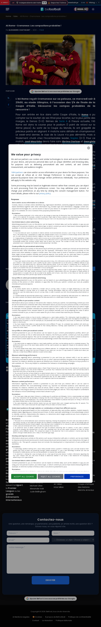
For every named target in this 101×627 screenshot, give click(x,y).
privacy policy (45, 193)
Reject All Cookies (50, 476)
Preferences (77, 476)
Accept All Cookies (24, 476)
